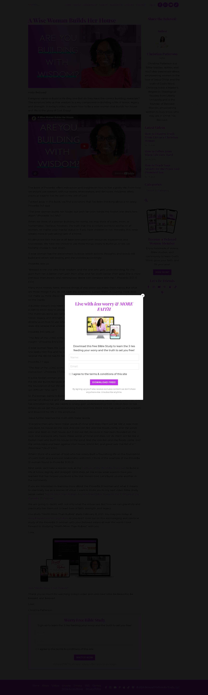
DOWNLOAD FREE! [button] (104, 382)
